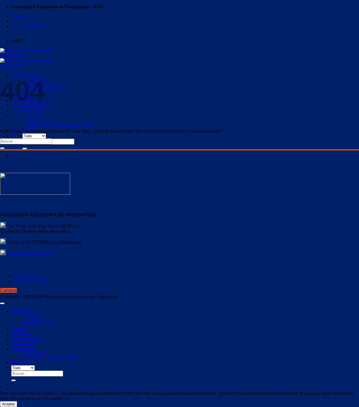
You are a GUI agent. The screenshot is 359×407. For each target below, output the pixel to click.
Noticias (20, 362)
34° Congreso (27, 275)
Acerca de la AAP (31, 280)
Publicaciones (26, 339)
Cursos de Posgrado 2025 (59, 125)
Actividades (23, 349)
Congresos (28, 110)
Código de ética (46, 90)
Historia (31, 316)
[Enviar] (24, 148)
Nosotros (26, 75)
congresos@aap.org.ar (29, 253)
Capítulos (21, 334)
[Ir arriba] (2, 303)
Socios (18, 329)
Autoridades (35, 320)
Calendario (34, 354)
